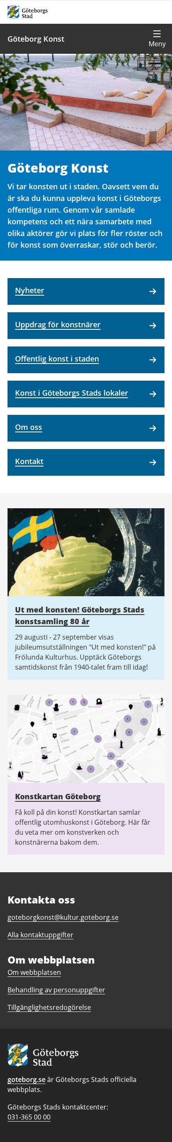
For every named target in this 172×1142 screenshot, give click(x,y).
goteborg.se (27, 1079)
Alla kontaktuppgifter (40, 934)
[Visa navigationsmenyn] (157, 39)
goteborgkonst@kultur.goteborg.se (63, 917)
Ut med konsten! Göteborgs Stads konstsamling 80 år (79, 615)
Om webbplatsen (34, 972)
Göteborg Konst (36, 39)
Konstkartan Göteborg (58, 796)
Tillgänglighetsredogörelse (49, 1007)
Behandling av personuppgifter (56, 989)
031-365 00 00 (29, 1117)
